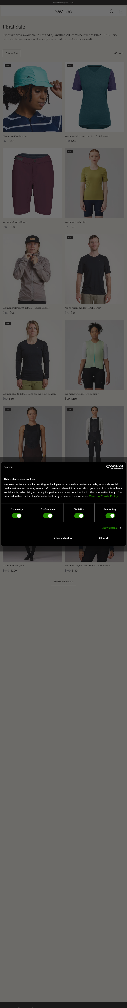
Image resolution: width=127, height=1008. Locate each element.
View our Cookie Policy (103, 496)
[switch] (48, 515)
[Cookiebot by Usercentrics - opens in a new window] (108, 467)
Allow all (103, 538)
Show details (109, 527)
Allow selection (63, 538)
